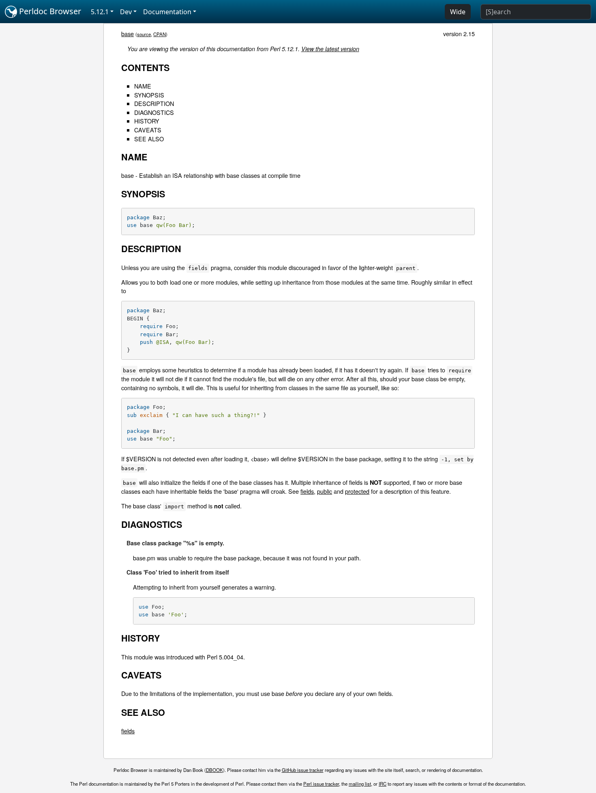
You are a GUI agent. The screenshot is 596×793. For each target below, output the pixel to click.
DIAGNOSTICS (154, 112)
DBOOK (214, 770)
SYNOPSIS (149, 95)
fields (307, 491)
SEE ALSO (149, 138)
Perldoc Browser (49, 11)
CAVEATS (147, 129)
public (324, 491)
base (127, 33)
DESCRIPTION (154, 103)
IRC (382, 783)
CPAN (159, 34)
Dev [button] (126, 11)
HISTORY (146, 121)
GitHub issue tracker (303, 770)
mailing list (360, 783)
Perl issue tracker (321, 783)
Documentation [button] (167, 11)
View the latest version (330, 49)
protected (357, 491)
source (144, 34)
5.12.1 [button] (100, 11)
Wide (457, 11)
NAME (142, 86)
